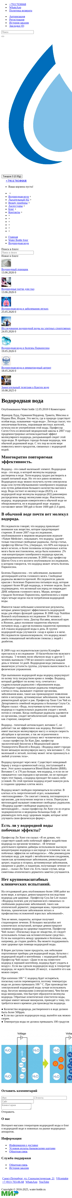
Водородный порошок (14, 269)
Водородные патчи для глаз (17, 288)
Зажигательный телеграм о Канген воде (25, 387)
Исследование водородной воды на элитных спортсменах (36, 328)
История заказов (19, 1168)
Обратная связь (18, 1151)
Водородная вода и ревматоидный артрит (26, 367)
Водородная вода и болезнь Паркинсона (25, 347)
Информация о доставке (23, 1145)
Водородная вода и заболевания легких (24, 308)
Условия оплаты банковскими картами (32, 1148)
